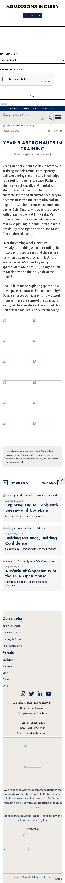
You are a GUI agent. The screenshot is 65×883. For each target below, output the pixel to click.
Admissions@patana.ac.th (32, 733)
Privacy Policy (32, 829)
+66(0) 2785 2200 (35, 722)
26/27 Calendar (11, 625)
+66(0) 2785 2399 (35, 727)
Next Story (49, 483)
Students (14, 108)
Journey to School (13, 639)
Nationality (8, 53)
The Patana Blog (12, 645)
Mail (53, 108)
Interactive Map (12, 632)
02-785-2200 (32, 15)
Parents (25, 108)
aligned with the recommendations (33, 789)
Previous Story (18, 483)
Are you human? (11, 69)
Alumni (44, 108)
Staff (35, 108)
